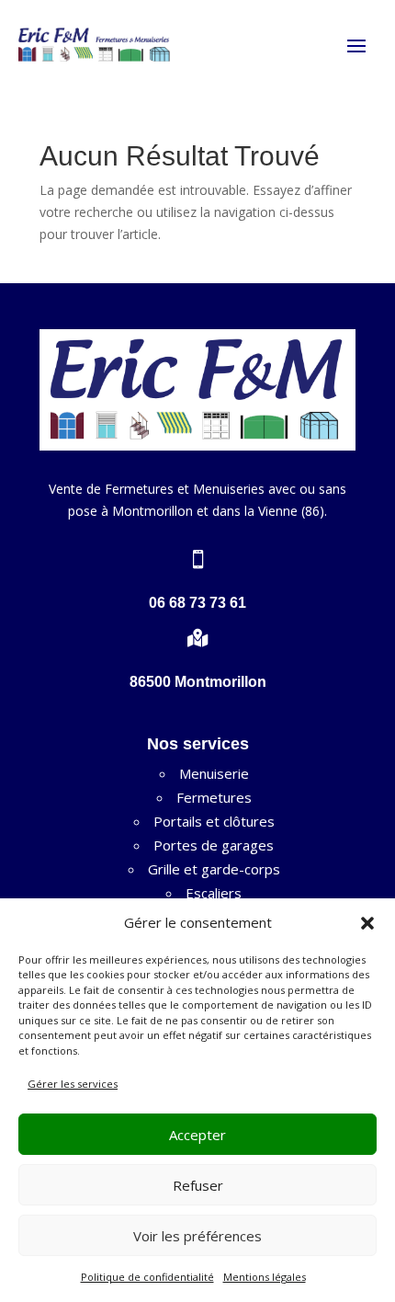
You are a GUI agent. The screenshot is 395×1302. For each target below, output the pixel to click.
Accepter (197, 1134)
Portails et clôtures (214, 821)
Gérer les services (73, 1084)
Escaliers (214, 893)
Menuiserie (214, 773)
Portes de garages (213, 845)
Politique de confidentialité (147, 1277)
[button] (367, 923)
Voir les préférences (197, 1236)
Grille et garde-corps (214, 869)
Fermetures (214, 797)
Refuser (198, 1185)
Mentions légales (264, 1277)
